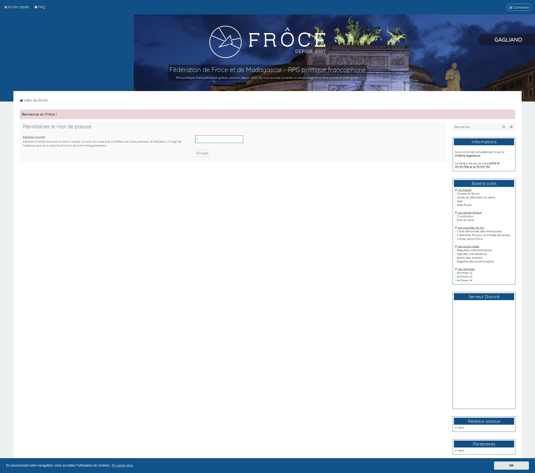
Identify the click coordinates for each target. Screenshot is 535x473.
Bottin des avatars (469, 258)
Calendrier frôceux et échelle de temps (483, 235)
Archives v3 (464, 276)
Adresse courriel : (34, 137)
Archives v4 (464, 280)
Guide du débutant (470, 197)
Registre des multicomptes (475, 261)
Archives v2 (464, 273)
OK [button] (511, 465)
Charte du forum (468, 193)
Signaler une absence (472, 254)
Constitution (465, 216)
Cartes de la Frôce (470, 239)
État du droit (465, 220)
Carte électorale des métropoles (479, 231)
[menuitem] (39, 7)
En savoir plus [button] (122, 465)
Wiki (459, 201)
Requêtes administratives (474, 250)
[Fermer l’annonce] (512, 113)
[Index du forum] (267, 41)
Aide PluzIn (464, 205)
